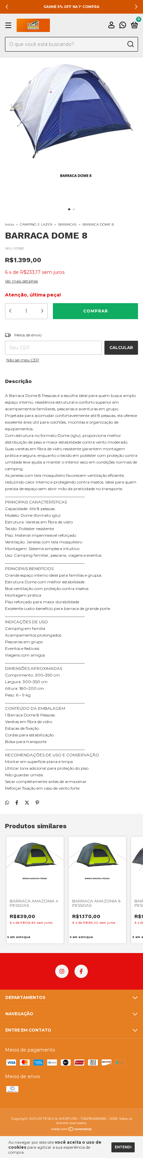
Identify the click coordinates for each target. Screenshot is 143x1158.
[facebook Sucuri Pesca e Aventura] (81, 971)
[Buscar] (130, 44)
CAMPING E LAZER (36, 224)
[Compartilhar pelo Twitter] (27, 803)
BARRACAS (67, 224)
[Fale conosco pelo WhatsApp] (122, 26)
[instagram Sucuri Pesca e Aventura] (62, 971)
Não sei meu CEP (22, 359)
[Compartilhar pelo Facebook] (16, 803)
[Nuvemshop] (71, 1130)
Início (9, 224)
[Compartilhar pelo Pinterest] (37, 803)
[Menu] (9, 25)
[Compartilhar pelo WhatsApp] (7, 803)
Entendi (123, 1147)
